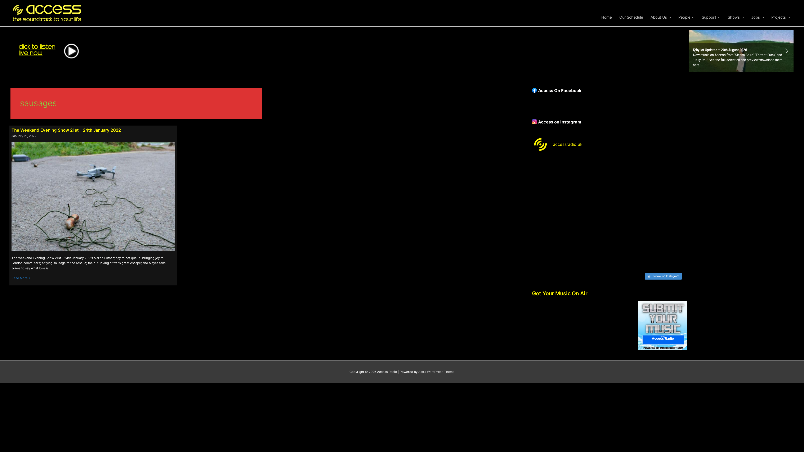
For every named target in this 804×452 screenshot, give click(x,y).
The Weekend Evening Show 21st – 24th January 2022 (66, 130)
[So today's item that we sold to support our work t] (696, 213)
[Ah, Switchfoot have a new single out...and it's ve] (564, 213)
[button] (741, 51)
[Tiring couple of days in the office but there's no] (630, 251)
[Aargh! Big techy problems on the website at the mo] (630, 176)
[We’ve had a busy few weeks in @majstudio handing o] (564, 176)
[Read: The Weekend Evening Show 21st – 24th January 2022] (93, 196)
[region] (741, 51)
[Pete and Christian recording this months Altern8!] (696, 176)
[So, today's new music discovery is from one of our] (762, 176)
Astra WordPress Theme (436, 372)
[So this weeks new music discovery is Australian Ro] (762, 213)
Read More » (21, 278)
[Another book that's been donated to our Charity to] (630, 213)
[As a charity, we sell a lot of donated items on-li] (564, 251)
